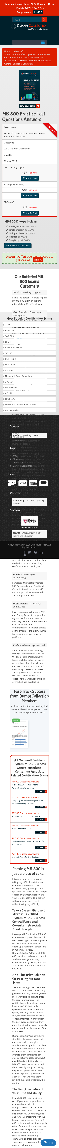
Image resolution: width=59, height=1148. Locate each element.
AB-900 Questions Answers (25, 781)
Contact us (18, 462)
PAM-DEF (9, 330)
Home (7, 51)
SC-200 (8, 353)
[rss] (24, 555)
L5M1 (8, 341)
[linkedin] (41, 552)
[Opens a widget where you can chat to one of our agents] (48, 1143)
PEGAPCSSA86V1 (13, 347)
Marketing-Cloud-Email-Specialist (21, 404)
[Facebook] (24, 552)
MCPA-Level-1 (12, 410)
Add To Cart (30, 178)
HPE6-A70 (10, 398)
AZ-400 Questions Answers (25, 853)
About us (17, 459)
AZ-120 (8, 393)
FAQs (15, 455)
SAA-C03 (9, 336)
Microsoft (18, 51)
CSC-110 (9, 370)
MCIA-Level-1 (11, 387)
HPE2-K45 (10, 364)
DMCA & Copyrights (22, 466)
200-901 (9, 381)
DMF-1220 (10, 358)
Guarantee (18, 440)
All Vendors (18, 437)
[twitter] (29, 552)
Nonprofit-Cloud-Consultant (19, 376)
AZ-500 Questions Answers (25, 813)
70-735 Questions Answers (25, 838)
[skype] (35, 552)
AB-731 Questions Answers (25, 825)
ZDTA (7, 324)
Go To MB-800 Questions (18, 245)
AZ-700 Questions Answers (25, 797)
